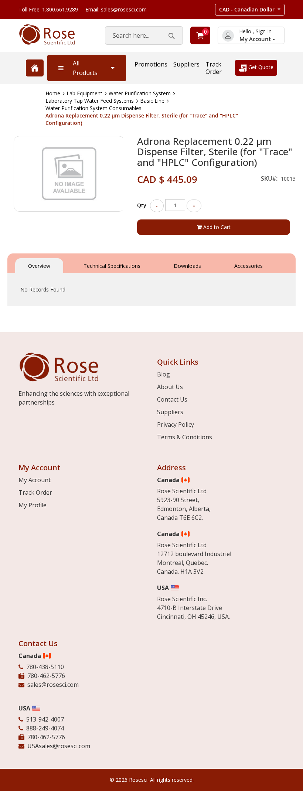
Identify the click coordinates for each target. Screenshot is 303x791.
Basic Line (152, 100)
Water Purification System (140, 93)
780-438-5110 (45, 667)
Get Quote (260, 67)
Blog (163, 374)
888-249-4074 (45, 728)
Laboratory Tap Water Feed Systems (89, 100)
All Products (85, 68)
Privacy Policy (175, 424)
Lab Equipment (84, 93)
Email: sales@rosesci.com (116, 9)
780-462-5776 (46, 676)
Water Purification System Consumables (93, 108)
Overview (39, 265)
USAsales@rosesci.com (58, 746)
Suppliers (186, 64)
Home (52, 93)
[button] (249, 9)
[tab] (39, 265)
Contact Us (172, 399)
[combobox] (144, 35)
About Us (170, 387)
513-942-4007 (45, 719)
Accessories (248, 265)
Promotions (151, 64)
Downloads (187, 265)
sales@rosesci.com (53, 685)
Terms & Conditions (184, 437)
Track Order (213, 68)
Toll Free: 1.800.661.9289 (48, 9)
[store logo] (54, 34)
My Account (255, 39)
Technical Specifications (112, 265)
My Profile (32, 505)
